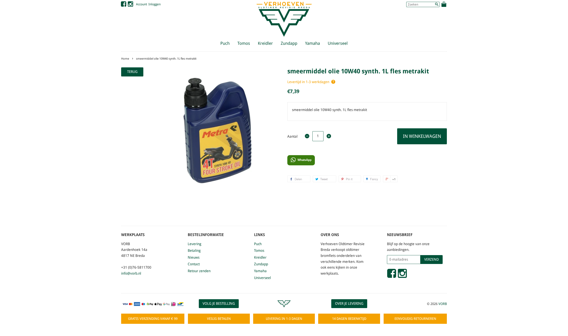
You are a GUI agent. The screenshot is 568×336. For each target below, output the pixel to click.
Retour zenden (199, 271)
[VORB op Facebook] (123, 5)
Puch (225, 43)
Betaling (194, 250)
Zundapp (289, 43)
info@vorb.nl (131, 273)
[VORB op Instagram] (130, 5)
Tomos (243, 43)
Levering (194, 244)
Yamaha (312, 43)
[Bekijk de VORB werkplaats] (284, 309)
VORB (442, 304)
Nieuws (193, 257)
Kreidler (265, 43)
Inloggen (154, 4)
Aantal (292, 136)
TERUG (132, 72)
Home (125, 58)
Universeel (338, 43)
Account (141, 4)
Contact (194, 264)
